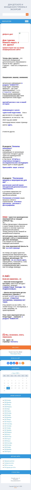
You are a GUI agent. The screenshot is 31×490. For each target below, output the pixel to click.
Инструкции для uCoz (10, 467)
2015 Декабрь (7, 402)
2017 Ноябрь (7, 428)
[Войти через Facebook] (14, 363)
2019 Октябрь (7, 445)
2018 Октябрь (7, 436)
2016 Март (7, 409)
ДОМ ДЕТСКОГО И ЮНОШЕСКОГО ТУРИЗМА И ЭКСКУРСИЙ (15, 7)
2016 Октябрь (7, 413)
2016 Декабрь (7, 417)
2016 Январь (7, 404)
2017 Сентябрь (8, 423)
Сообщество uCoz (9, 463)
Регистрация (14, 353)
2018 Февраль (8, 432)
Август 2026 (15, 373)
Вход (19, 353)
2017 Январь (7, 419)
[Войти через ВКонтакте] (11, 363)
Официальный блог (9, 461)
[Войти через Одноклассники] (23, 363)
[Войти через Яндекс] (17, 363)
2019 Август (7, 441)
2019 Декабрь (7, 449)
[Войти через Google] (20, 363)
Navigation (6, 21)
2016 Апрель (7, 411)
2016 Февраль (8, 406)
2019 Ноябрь (7, 447)
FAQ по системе (8, 465)
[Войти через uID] (8, 363)
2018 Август (7, 434)
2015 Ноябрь (7, 400)
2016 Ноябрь (7, 415)
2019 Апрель (7, 438)
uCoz (15, 487)
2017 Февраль (8, 421)
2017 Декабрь (7, 430)
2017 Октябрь (7, 426)
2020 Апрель (7, 451)
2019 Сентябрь (8, 443)
